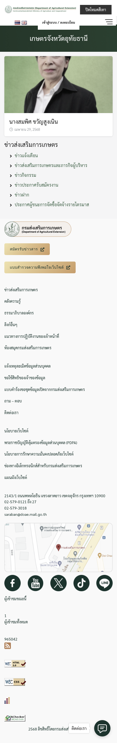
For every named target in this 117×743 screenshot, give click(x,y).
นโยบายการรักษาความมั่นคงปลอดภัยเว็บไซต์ (39, 453)
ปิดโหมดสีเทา (95, 9)
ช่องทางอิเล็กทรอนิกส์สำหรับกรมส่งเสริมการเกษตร (43, 465)
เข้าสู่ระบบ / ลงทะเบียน (58, 22)
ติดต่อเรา (11, 412)
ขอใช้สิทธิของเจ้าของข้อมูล (24, 377)
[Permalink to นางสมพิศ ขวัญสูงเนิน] (58, 84)
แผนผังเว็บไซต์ (15, 477)
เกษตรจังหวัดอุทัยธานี (59, 38)
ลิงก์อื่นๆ (10, 324)
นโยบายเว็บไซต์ (16, 430)
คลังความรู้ (12, 301)
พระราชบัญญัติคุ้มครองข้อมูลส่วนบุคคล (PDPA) (40, 442)
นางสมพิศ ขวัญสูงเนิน (33, 121)
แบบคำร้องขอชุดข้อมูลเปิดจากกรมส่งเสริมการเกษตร (44, 389)
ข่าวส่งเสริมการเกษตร (21, 289)
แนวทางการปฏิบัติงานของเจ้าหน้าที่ (31, 336)
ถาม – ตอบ (13, 400)
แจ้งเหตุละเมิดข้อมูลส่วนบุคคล (27, 365)
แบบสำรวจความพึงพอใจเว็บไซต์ (37, 267)
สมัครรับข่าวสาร (24, 249)
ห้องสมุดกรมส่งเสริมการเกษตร (27, 347)
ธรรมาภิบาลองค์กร (19, 312)
